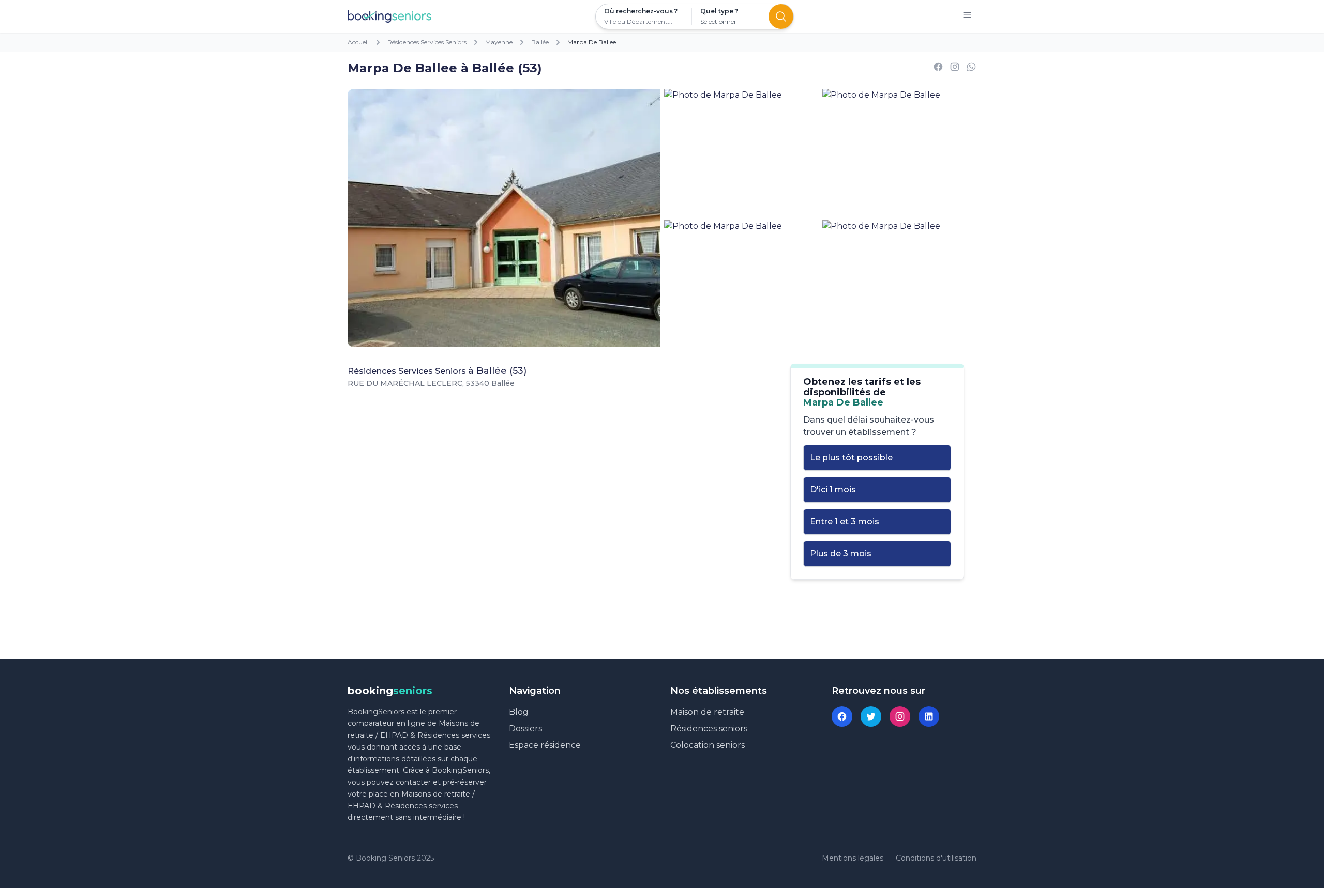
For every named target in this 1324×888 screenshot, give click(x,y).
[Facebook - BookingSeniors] (842, 716)
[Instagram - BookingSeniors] (900, 716)
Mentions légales (852, 858)
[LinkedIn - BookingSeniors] (929, 716)
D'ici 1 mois (833, 489)
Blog (519, 712)
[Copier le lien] (955, 68)
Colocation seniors (707, 745)
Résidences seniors (708, 729)
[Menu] (967, 17)
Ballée (540, 42)
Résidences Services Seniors (427, 42)
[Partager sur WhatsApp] (971, 68)
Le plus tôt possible (851, 457)
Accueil (358, 42)
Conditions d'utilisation (936, 858)
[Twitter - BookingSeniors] (871, 716)
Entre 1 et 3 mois (844, 521)
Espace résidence (545, 745)
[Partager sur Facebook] (938, 68)
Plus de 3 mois (840, 553)
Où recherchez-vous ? (641, 11)
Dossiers (525, 729)
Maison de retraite (707, 712)
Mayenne (499, 42)
